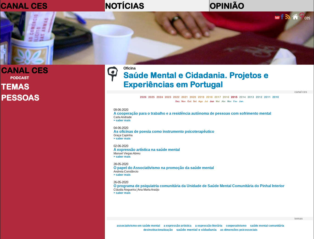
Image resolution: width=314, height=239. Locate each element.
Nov (183, 101)
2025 (151, 96)
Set (195, 101)
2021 (184, 96)
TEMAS (15, 86)
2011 (267, 96)
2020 (193, 96)
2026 (143, 96)
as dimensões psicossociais (238, 229)
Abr (224, 101)
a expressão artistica (177, 225)
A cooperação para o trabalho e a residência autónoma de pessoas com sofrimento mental (192, 113)
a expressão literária (208, 225)
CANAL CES (23, 5)
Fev (235, 101)
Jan (241, 101)
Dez (177, 101)
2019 (201, 96)
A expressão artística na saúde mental (147, 150)
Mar (229, 101)
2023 (168, 96)
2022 (176, 96)
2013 (251, 96)
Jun (212, 101)
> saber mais (122, 120)
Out (189, 101)
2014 (242, 96)
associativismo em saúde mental (138, 225)
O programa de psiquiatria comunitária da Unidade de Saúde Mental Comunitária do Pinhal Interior (199, 186)
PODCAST (19, 78)
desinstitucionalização (158, 229)
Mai (218, 101)
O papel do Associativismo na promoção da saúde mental (164, 168)
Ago (200, 101)
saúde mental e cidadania (196, 229)
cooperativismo (236, 225)
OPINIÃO (227, 5)
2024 (160, 96)
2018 (209, 96)
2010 (275, 96)
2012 (259, 96)
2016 (226, 96)
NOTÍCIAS (124, 5)
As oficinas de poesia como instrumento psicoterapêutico (164, 131)
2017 (217, 96)
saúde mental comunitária (267, 225)
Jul (206, 101)
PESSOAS (20, 97)
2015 (234, 96)
